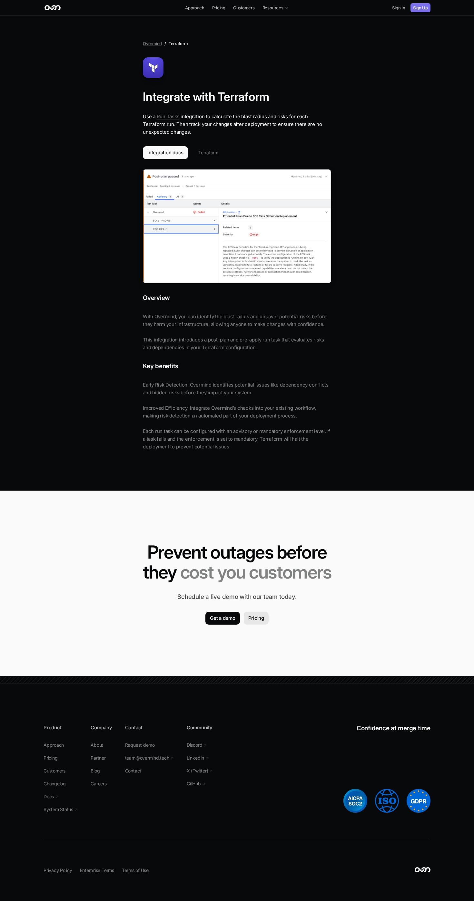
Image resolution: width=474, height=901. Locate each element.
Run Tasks (168, 116)
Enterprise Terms (97, 870)
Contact (133, 770)
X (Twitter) (200, 770)
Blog (95, 770)
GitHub (196, 783)
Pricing (50, 758)
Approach (54, 745)
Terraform (208, 152)
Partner (98, 758)
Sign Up (420, 7)
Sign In (398, 7)
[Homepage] (53, 7)
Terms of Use (135, 870)
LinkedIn (198, 758)
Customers (54, 770)
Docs (51, 796)
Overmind (152, 43)
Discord (197, 745)
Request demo (140, 745)
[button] (275, 7)
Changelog (55, 783)
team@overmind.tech (149, 758)
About (97, 745)
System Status (61, 809)
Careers (98, 783)
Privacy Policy (58, 870)
